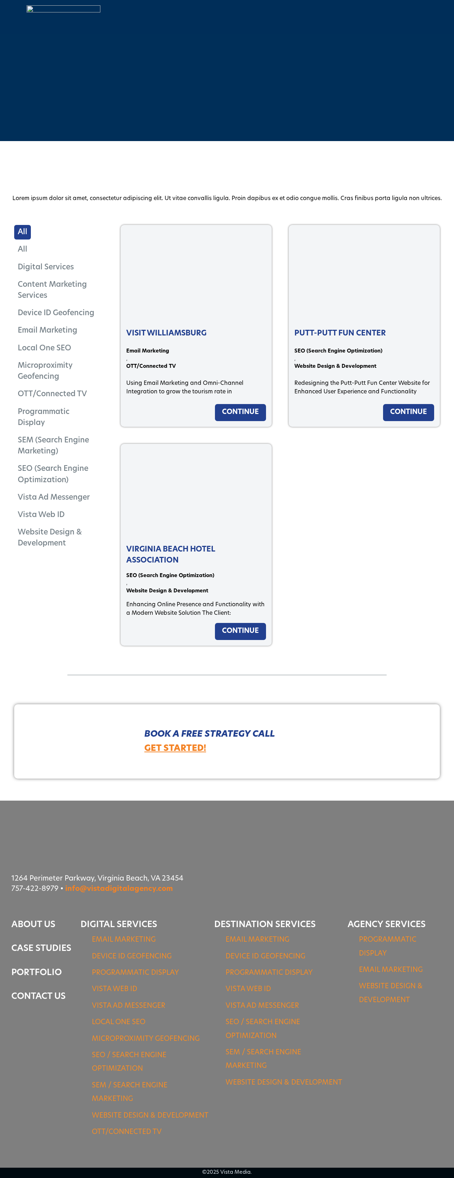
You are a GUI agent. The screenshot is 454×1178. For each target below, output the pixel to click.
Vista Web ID (41, 515)
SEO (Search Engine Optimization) (53, 474)
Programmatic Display (44, 417)
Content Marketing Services (52, 290)
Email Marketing (47, 330)
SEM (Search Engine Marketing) (53, 446)
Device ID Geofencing (56, 313)
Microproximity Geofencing (45, 371)
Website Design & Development (50, 538)
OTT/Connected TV (52, 394)
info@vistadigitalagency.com (119, 889)
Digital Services (46, 267)
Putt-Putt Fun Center (340, 333)
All (22, 249)
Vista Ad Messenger (54, 497)
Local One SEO (44, 348)
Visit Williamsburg (166, 333)
